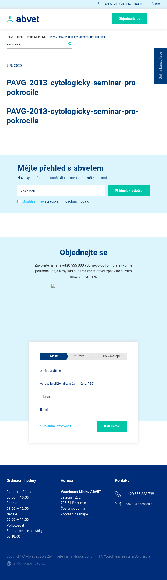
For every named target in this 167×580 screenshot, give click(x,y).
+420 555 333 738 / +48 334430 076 (125, 4)
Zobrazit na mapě (74, 514)
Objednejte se (129, 19)
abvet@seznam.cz (140, 504)
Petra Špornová (36, 36)
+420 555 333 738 (140, 494)
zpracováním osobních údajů (67, 201)
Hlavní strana (15, 36)
